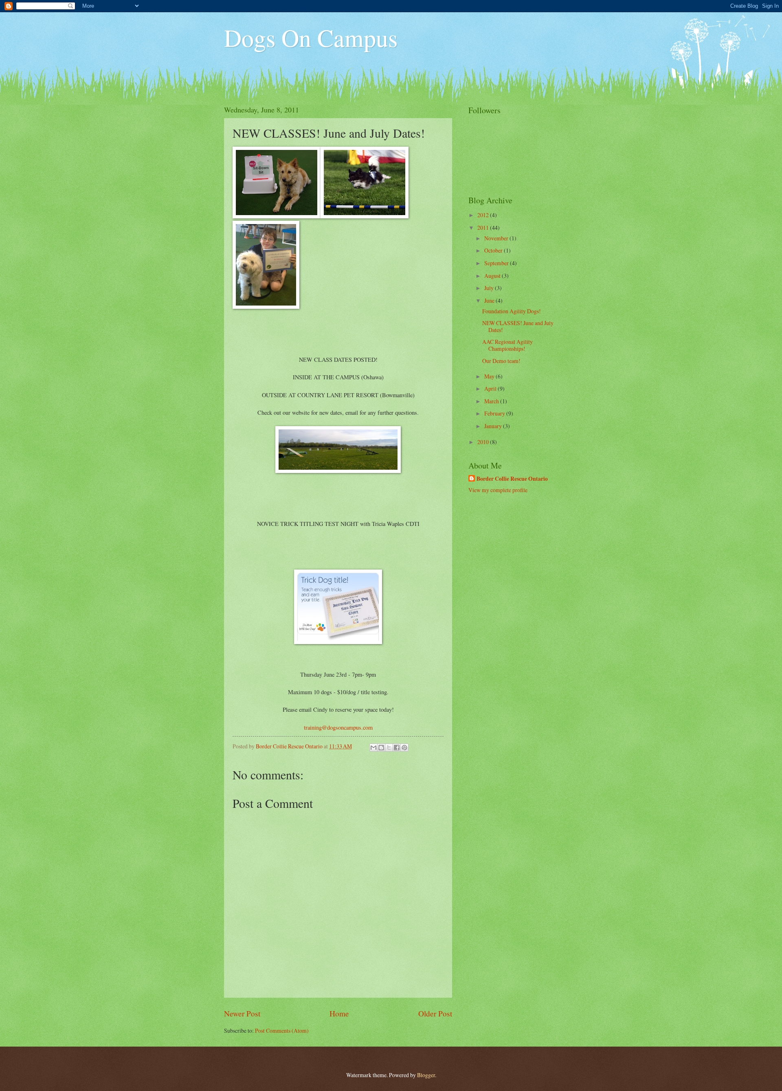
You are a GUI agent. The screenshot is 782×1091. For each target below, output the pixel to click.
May (490, 376)
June (490, 300)
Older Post (435, 1013)
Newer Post (242, 1013)
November (497, 238)
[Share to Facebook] (397, 747)
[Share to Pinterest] (404, 747)
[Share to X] (389, 747)
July (489, 288)
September (497, 263)
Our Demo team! (501, 361)
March (492, 401)
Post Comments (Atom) (282, 1030)
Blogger (426, 1075)
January (493, 426)
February (495, 413)
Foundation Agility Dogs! (511, 311)
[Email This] (373, 747)
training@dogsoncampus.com (338, 727)
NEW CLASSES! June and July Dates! (518, 326)
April (491, 388)
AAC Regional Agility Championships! (507, 345)
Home (339, 1013)
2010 (483, 442)
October (494, 250)
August (493, 275)
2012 (483, 215)
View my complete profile (497, 490)
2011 (483, 227)
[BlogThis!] (381, 747)
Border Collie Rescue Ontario (512, 479)
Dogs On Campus (311, 37)
